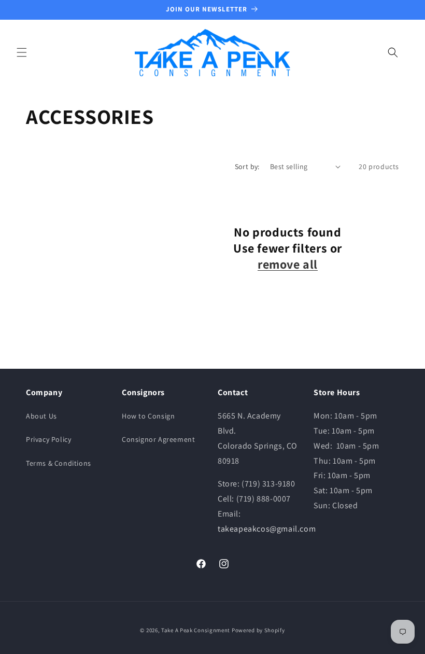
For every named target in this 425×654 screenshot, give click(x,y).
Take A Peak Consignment (195, 630)
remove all (288, 264)
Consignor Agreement (158, 439)
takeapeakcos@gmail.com (267, 528)
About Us (41, 416)
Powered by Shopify (258, 630)
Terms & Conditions (58, 463)
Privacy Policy (48, 439)
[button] (21, 52)
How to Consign (148, 416)
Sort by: (247, 166)
